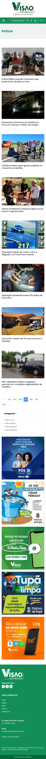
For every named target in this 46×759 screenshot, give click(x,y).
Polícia (4, 709)
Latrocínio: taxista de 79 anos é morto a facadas (22, 339)
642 (4, 404)
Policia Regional (11, 430)
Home (4, 700)
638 (20, 399)
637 (15, 399)
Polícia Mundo (10, 423)
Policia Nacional (11, 426)
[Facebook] (27, 20)
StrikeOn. (29, 757)
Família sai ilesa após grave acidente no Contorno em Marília (22, 166)
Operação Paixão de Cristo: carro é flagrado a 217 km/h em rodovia (19, 253)
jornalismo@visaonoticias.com (13, 731)
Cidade (4, 703)
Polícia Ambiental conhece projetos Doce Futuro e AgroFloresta (22, 210)
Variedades (6, 712)
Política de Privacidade (10, 736)
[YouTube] (35, 20)
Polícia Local (9, 420)
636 (9, 399)
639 (25, 399)
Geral (4, 706)
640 (31, 399)
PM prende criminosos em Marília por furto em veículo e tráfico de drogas (20, 123)
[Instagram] (31, 20)
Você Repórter (19, 20)
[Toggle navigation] (4, 20)
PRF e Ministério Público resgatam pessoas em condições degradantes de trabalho (22, 384)
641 (36, 399)
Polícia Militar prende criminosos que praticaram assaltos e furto (20, 80)
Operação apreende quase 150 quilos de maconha (22, 296)
